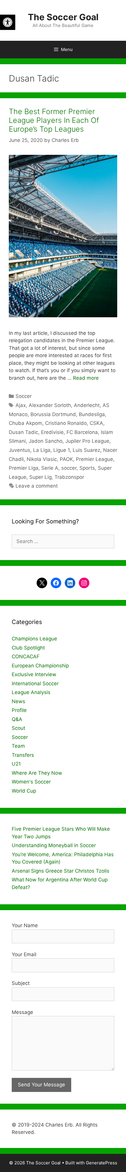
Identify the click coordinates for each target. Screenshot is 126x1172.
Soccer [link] (24, 396)
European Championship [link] (40, 666)
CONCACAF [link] (26, 656)
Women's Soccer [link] (31, 782)
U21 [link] (16, 764)
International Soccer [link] (35, 683)
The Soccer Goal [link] (63, 17)
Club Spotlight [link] (28, 648)
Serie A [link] (49, 468)
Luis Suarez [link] (86, 450)
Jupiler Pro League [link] (87, 441)
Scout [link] (18, 728)
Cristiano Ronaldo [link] (66, 423)
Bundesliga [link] (92, 414)
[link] (7, 22)
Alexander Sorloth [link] (50, 405)
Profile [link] (19, 710)
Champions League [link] (34, 639)
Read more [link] (86, 378)
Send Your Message (41, 1085)
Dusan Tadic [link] (23, 432)
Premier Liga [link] (23, 468)
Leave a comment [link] (37, 486)
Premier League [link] (94, 459)
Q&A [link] (17, 719)
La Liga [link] (41, 450)
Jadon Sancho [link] (45, 441)
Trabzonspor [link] (69, 477)
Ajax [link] (21, 405)
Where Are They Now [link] (37, 773)
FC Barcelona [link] (82, 432)
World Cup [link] (24, 791)
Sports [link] (87, 468)
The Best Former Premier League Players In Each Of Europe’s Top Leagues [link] (54, 120)
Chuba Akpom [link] (25, 423)
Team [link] (18, 746)
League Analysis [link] (31, 692)
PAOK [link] (66, 459)
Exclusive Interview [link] (34, 674)
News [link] (18, 701)
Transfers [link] (23, 755)
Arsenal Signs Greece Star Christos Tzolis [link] (60, 871)
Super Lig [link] (40, 477)
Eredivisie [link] (52, 432)
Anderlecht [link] (87, 405)
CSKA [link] (96, 423)
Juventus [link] (19, 450)
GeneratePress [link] (101, 1163)
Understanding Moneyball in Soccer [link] (54, 845)
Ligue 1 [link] (61, 450)
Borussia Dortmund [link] (53, 414)
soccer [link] (68, 468)
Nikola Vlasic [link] (42, 459)
